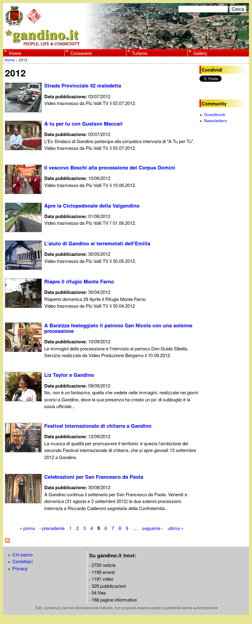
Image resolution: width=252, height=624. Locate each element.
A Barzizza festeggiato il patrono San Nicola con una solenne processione (118, 328)
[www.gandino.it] (126, 45)
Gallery (200, 53)
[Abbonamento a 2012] (7, 541)
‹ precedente (52, 528)
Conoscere (81, 53)
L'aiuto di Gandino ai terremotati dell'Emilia (97, 243)
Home (10, 59)
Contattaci (22, 561)
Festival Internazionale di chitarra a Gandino (98, 425)
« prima (27, 528)
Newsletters (215, 120)
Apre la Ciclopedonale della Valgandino (92, 205)
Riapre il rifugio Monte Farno (79, 281)
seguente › (152, 528)
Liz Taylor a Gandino (69, 374)
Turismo (140, 53)
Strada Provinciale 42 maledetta (82, 85)
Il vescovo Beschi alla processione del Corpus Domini (109, 167)
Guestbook (214, 114)
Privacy (20, 568)
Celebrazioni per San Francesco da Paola (93, 476)
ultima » (175, 528)
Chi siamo (22, 554)
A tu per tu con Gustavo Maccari (83, 123)
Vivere (15, 53)
